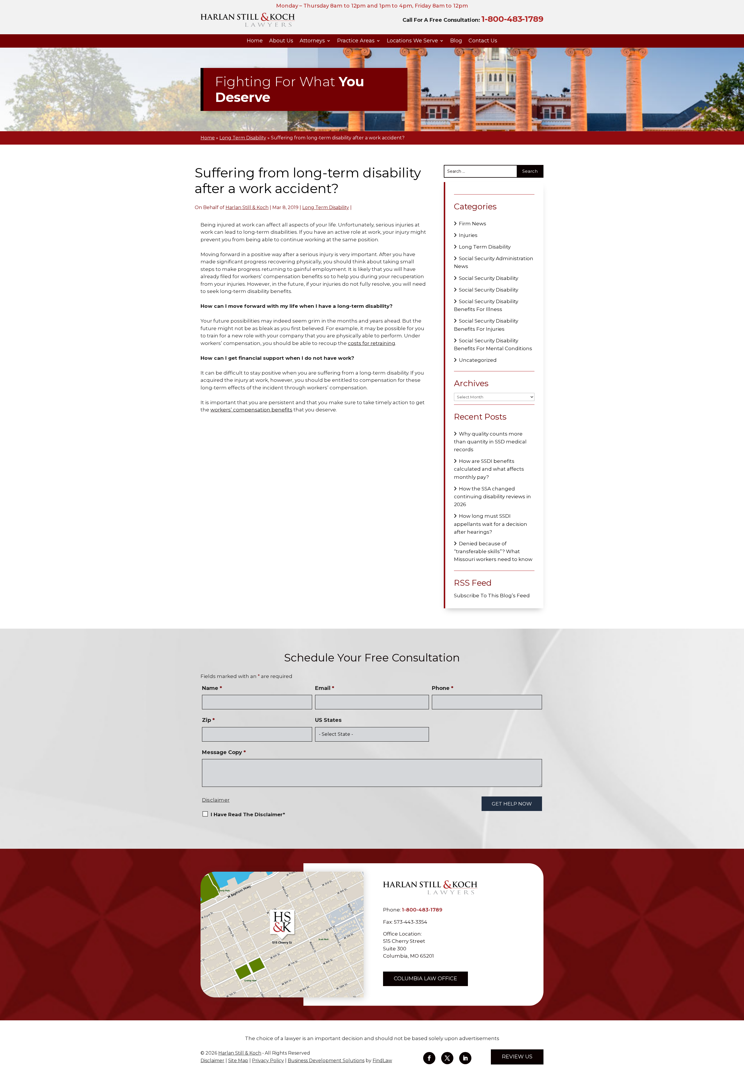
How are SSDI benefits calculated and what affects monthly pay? (489, 469)
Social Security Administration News (493, 262)
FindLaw (382, 1060)
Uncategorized (478, 360)
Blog (456, 41)
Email (324, 688)
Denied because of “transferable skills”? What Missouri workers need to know (493, 551)
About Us (281, 41)
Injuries (468, 235)
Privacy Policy (268, 1060)
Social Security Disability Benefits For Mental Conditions (493, 344)
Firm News (472, 223)
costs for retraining (371, 343)
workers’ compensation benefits (251, 410)
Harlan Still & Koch (247, 207)
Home (255, 41)
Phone (442, 688)
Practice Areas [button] (356, 41)
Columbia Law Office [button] (425, 978)
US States (328, 720)
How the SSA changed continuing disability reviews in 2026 (492, 496)
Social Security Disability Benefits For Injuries (486, 325)
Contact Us (482, 41)
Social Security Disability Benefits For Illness (486, 305)
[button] (738, 1037)
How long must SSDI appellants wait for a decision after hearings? (490, 524)
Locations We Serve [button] (412, 41)
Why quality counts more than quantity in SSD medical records (490, 441)
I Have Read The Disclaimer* (248, 814)
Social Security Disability (488, 278)
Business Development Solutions (326, 1060)
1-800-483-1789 (512, 19)
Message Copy (224, 752)
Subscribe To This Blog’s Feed (492, 595)
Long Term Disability (325, 207)
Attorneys (312, 41)
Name (212, 688)
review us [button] (517, 1056)
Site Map (238, 1060)
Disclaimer (216, 800)
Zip (208, 720)
